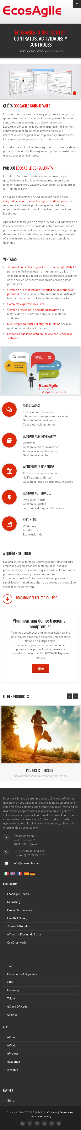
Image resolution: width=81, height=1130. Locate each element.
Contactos (52, 1112)
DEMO (40, 668)
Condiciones (36, 1116)
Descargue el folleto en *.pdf (36, 597)
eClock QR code (17, 1006)
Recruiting (13, 902)
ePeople (12, 1069)
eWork (11, 1045)
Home (21, 51)
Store (10, 1100)
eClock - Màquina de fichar (24, 934)
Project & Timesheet (40, 770)
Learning (13, 990)
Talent (11, 998)
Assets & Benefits (18, 926)
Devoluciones (66, 1112)
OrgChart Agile (17, 942)
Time (10, 966)
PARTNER (8, 1090)
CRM (10, 982)
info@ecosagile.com (26, 863)
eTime (11, 1037)
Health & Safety (17, 918)
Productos (36, 51)
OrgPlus (12, 1014)
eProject (12, 1053)
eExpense (13, 1061)
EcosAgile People (18, 894)
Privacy (47, 1116)
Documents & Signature (22, 974)
